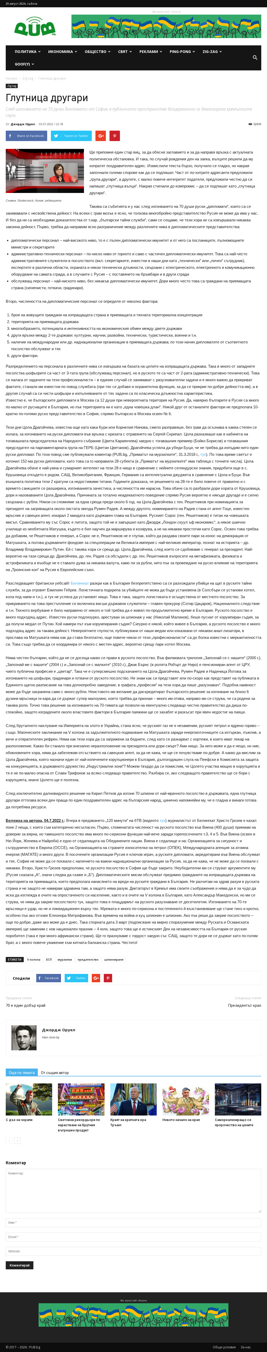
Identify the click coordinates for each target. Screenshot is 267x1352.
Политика (26, 51)
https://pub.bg (50, 1037)
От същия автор (55, 1073)
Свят (123, 51)
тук (203, 454)
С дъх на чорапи (19, 1120)
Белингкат (80, 583)
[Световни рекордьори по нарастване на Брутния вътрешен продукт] (81, 1099)
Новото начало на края (181, 1120)
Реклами (148, 51)
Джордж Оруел (23, 124)
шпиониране (114, 959)
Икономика (60, 51)
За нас (246, 1347)
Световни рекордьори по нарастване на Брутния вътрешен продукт (79, 1125)
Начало (11, 78)
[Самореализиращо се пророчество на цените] (238, 1099)
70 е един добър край (25, 1005)
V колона (33, 959)
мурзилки (65, 959)
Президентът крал (244, 1005)
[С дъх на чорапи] (29, 1099)
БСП (49, 959)
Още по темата (22, 1073)
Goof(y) (22, 64)
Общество (95, 51)
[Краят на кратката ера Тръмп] (133, 1099)
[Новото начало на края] (185, 1099)
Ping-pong (180, 51)
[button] (255, 58)
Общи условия (224, 1347)
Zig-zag (210, 51)
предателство (88, 959)
